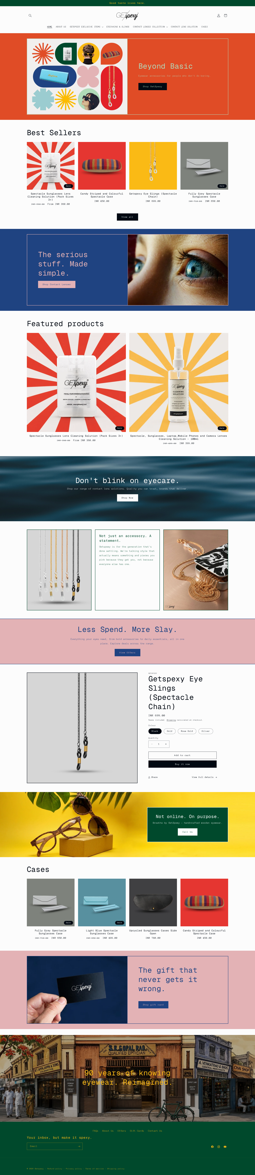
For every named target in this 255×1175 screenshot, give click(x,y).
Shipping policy (116, 1169)
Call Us (188, 832)
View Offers (127, 652)
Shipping (171, 720)
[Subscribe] (79, 1146)
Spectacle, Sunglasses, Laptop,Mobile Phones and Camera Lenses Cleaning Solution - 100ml (178, 437)
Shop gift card (153, 1004)
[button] (30, 15)
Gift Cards (137, 1131)
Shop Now (127, 497)
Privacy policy (74, 1169)
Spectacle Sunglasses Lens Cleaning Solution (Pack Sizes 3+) (51, 196)
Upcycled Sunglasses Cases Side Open (153, 932)
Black (155, 731)
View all (127, 217)
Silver (206, 731)
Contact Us (155, 1131)
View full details (203, 777)
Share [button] (154, 777)
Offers (122, 1131)
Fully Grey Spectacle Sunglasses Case (204, 195)
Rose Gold (187, 731)
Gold (169, 731)
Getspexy (39, 1169)
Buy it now (182, 764)
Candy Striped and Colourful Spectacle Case (101, 195)
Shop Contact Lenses (57, 284)
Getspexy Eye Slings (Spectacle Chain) (153, 195)
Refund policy (55, 1169)
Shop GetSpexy (152, 86)
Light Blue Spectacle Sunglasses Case (102, 932)
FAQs (96, 1131)
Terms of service (95, 1169)
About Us (108, 1131)
